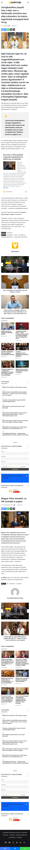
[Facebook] (2, 29)
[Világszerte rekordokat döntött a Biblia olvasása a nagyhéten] (22, 364)
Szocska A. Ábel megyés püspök (20, 237)
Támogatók (19, 837)
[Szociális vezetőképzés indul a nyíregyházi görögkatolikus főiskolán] (7, 346)
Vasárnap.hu (6, 25)
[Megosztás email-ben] (11, 29)
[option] (15, 264)
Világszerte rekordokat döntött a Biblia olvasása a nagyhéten (22, 371)
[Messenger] (5, 29)
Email (2, 451)
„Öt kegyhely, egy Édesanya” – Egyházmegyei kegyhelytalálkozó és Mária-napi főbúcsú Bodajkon (14, 268)
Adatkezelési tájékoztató (21, 835)
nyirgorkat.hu (9, 232)
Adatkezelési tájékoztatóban (15, 466)
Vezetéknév (3, 456)
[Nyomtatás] (14, 29)
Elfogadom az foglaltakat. (14, 466)
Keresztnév (3, 461)
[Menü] (2, 3)
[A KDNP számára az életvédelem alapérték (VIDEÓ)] (7, 326)
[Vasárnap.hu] (15, 2)
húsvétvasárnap (22, 235)
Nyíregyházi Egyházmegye (7, 237)
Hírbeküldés (12, 835)
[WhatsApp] (8, 29)
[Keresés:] (28, 3)
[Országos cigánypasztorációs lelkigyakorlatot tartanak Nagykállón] (22, 346)
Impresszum (6, 835)
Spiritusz (8, 261)
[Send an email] (9, 25)
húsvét (15, 235)
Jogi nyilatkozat (12, 837)
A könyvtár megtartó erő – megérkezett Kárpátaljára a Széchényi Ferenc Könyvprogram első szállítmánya (7, 372)
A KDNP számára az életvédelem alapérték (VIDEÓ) (7, 333)
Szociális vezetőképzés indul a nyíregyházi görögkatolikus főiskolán (7, 353)
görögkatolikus (10, 235)
